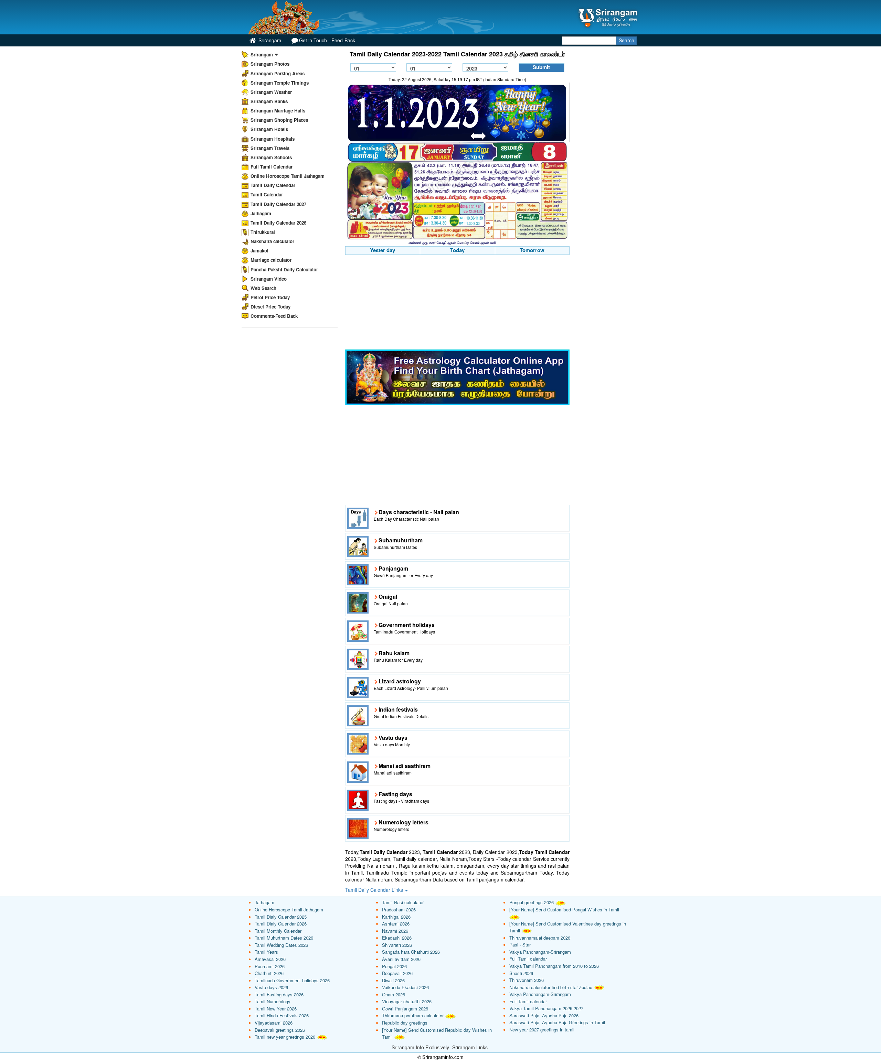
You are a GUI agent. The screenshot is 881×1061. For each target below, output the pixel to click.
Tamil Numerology (272, 1001)
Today (457, 250)
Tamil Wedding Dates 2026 (281, 945)
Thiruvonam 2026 (526, 980)
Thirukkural (263, 232)
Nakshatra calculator (272, 241)
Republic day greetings (404, 1022)
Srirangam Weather (271, 92)
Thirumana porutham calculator (413, 1015)
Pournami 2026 (270, 966)
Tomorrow (532, 250)
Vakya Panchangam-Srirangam (540, 952)
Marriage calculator (271, 260)
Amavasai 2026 (270, 959)
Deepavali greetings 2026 (280, 1030)
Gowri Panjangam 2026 (405, 1008)
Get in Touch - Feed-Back (327, 40)
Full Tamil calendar (528, 958)
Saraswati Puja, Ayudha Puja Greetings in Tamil (557, 1022)
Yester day (382, 250)
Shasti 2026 (521, 973)
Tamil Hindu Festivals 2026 (282, 1015)
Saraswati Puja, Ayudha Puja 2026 (544, 1015)
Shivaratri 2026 (397, 945)
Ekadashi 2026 (397, 937)
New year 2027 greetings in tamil (541, 1029)
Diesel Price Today (270, 306)
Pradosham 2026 (399, 909)
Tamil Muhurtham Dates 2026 (284, 937)
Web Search (263, 288)
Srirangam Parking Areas (278, 73)
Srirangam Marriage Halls (278, 110)
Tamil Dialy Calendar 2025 (281, 916)
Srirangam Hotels (269, 129)
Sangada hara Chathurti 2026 (411, 952)
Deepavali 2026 (397, 973)
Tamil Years (266, 952)
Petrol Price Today (270, 297)
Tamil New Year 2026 (276, 1008)
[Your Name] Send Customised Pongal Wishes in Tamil (564, 909)
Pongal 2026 (394, 966)
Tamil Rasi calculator (403, 902)
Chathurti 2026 (269, 973)
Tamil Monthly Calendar (278, 931)
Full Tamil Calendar (272, 166)
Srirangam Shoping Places (279, 120)
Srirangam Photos (270, 64)
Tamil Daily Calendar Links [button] (374, 889)
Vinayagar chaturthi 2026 (407, 1001)
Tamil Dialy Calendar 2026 (281, 923)
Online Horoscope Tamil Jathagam (288, 176)
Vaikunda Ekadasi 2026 (405, 987)
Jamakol (259, 250)
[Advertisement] (457, 303)
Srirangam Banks (269, 101)
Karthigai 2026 (396, 916)
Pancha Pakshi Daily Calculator (284, 269)
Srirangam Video (269, 278)
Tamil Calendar (267, 194)
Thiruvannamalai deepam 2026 (539, 937)
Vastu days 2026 (271, 987)
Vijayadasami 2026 (274, 1022)
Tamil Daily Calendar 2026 (278, 222)
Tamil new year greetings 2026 (285, 1036)
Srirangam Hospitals (273, 139)
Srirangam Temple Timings (280, 82)
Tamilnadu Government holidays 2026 (292, 980)
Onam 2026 (393, 994)
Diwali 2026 (393, 980)
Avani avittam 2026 (401, 959)
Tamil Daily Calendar (273, 185)
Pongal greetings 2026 (531, 902)
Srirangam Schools (271, 157)
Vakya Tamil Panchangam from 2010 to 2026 (554, 966)
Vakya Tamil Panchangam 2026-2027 (546, 1008)
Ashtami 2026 (396, 923)
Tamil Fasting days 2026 (279, 994)
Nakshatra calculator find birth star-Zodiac (550, 987)
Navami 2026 (395, 931)
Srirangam (269, 40)
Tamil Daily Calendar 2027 (278, 204)
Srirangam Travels (270, 148)
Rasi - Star (520, 944)
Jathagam (261, 213)
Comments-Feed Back (274, 316)
